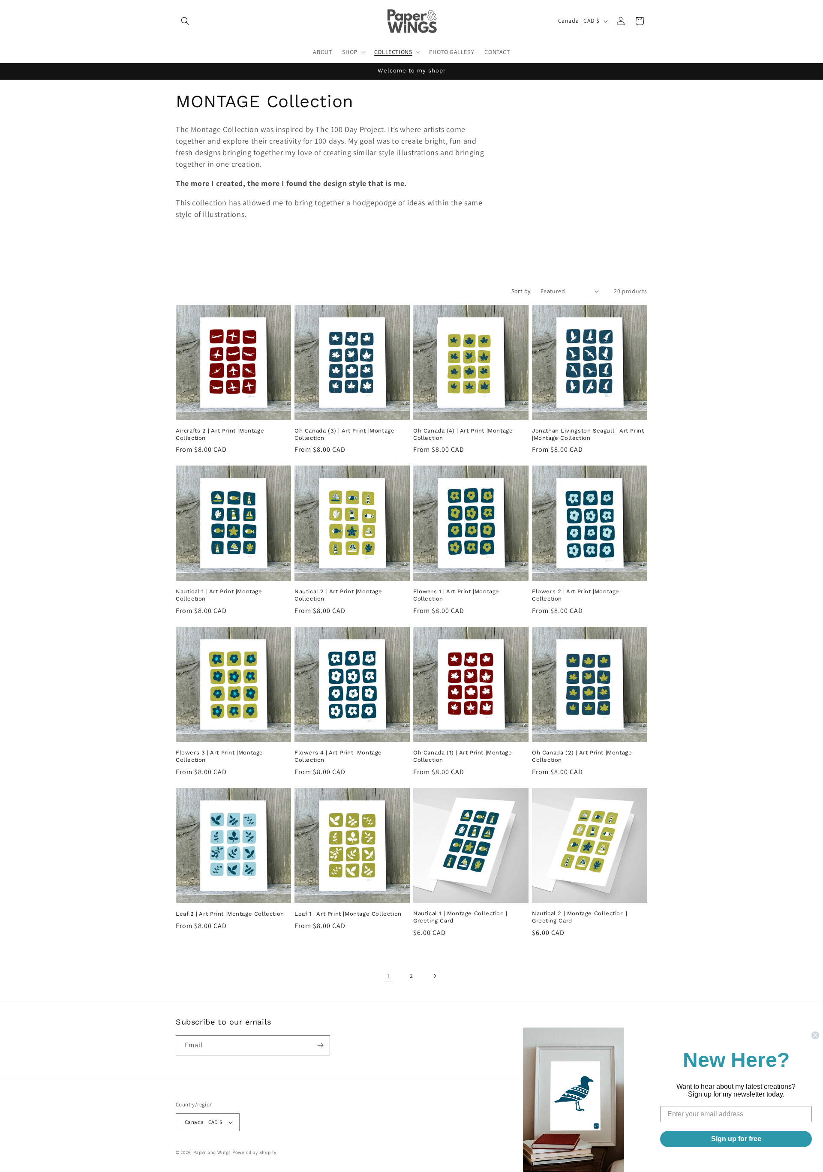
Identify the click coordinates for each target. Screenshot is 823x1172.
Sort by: (521, 291)
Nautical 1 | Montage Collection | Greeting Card (460, 917)
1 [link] (388, 975)
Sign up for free (736, 1138)
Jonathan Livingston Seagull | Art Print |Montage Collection (588, 434)
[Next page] (434, 976)
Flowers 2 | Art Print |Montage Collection (575, 595)
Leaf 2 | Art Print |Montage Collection (230, 914)
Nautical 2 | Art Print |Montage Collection (338, 595)
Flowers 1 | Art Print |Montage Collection (456, 595)
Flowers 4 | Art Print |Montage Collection (338, 756)
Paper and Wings (212, 1152)
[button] (185, 21)
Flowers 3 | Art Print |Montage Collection (219, 756)
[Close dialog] (815, 1035)
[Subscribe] (320, 1045)
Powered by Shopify (254, 1152)
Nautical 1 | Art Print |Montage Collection (219, 595)
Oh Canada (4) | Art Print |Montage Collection (463, 434)
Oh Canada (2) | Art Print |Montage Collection (582, 756)
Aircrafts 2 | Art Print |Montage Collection (220, 434)
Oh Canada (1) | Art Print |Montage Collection (462, 756)
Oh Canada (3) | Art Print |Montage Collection (344, 434)
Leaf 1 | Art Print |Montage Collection (348, 914)
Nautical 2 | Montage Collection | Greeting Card (580, 917)
